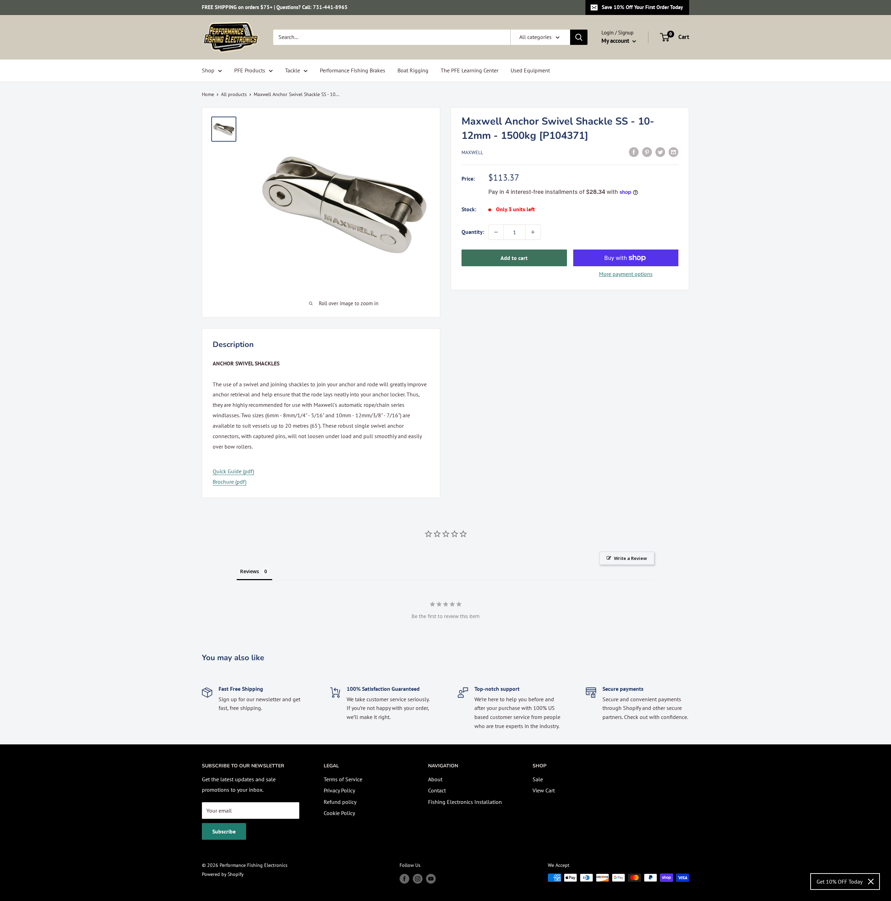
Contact (437, 790)
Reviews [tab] (249, 571)
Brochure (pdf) (229, 481)
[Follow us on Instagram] (418, 879)
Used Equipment (530, 70)
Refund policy (340, 801)
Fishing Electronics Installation (465, 801)
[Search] (579, 37)
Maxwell (472, 152)
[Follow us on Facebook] (404, 879)
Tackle (292, 70)
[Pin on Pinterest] (647, 152)
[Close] (871, 881)
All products (234, 94)
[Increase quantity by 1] (533, 232)
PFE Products (249, 70)
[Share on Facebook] (634, 152)
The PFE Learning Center (469, 70)
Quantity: (473, 231)
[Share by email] (673, 152)
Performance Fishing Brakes (352, 70)
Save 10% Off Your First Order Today (642, 7)
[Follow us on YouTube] (431, 879)
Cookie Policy (339, 812)
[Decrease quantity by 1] (496, 232)
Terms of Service (343, 779)
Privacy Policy (339, 790)
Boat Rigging (412, 70)
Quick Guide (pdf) (233, 471)
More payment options (626, 273)
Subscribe (224, 831)
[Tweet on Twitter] (660, 152)
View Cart (544, 790)
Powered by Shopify (223, 874)
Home (208, 94)
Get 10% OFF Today (839, 881)
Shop (208, 70)
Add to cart (514, 257)
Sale (538, 779)
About (435, 779)
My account (616, 41)
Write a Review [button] (630, 558)
